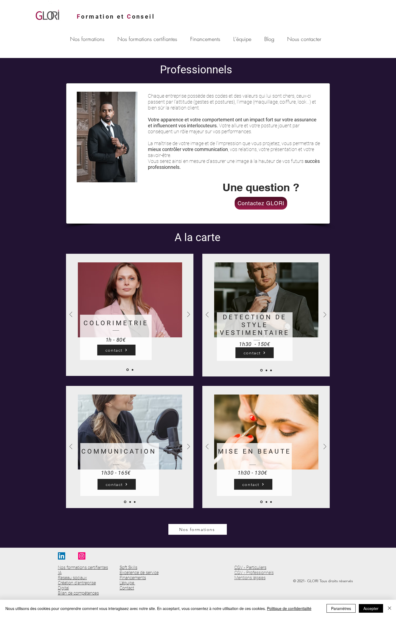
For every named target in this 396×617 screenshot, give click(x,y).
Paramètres (341, 608)
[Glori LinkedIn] (61, 556)
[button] (89, 39)
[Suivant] (188, 315)
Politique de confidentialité (289, 608)
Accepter (370, 608)
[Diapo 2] (132, 370)
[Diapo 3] (271, 370)
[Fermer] (389, 608)
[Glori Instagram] (81, 556)
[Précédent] (71, 315)
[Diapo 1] (127, 370)
